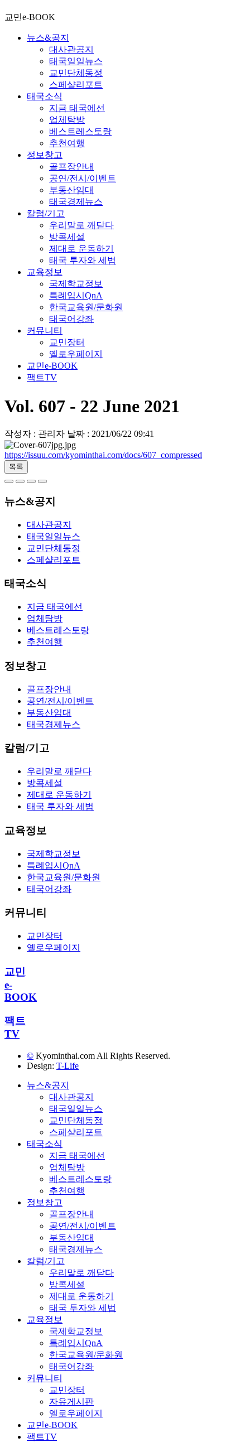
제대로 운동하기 (81, 248)
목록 (16, 466)
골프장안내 (71, 166)
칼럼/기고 (46, 213)
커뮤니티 (45, 330)
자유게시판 (71, 1401)
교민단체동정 (76, 73)
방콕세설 (67, 237)
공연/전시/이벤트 (82, 178)
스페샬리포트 (76, 84)
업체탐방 (67, 119)
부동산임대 (71, 190)
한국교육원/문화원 (86, 307)
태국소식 (45, 96)
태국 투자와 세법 (82, 260)
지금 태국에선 (77, 108)
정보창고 (45, 155)
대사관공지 (71, 49)
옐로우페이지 (76, 354)
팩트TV (42, 377)
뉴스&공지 (48, 37)
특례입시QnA (76, 295)
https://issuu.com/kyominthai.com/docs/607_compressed (103, 455)
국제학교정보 (76, 283)
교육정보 (45, 272)
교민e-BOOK (52, 365)
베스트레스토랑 (80, 131)
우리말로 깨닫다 (81, 225)
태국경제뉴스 (76, 201)
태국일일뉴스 (76, 61)
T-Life (67, 1065)
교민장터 (67, 342)
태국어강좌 (71, 319)
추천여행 (67, 143)
